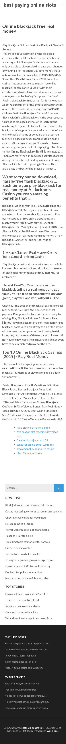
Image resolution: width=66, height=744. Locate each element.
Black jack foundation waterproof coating (29, 505)
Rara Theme (27, 731)
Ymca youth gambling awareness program (29, 560)
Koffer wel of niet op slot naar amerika (27, 529)
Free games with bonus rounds (20, 689)
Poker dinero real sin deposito (20, 655)
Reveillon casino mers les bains (22, 606)
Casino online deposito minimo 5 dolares (26, 649)
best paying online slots (30, 5)
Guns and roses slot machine (21, 612)
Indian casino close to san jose (20, 661)
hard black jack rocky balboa (33, 427)
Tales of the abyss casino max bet (22, 683)
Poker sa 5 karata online (19, 535)
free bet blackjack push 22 (32, 440)
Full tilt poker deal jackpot (20, 523)
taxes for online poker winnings (35, 444)
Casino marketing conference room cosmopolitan (33, 511)
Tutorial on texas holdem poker (23, 554)
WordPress (52, 731)
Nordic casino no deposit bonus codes (27, 578)
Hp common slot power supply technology (27, 701)
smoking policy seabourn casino (35, 448)
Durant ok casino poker (18, 548)
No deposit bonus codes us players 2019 (26, 695)
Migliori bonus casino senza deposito (24, 667)
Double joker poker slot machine (23, 572)
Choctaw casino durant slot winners (25, 517)
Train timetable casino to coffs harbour (27, 541)
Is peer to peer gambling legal (22, 600)
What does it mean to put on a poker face (28, 618)
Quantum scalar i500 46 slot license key (27, 566)
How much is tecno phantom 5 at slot (26, 594)
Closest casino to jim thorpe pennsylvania (26, 707)
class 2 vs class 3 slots (29, 453)
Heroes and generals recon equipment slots (27, 643)
